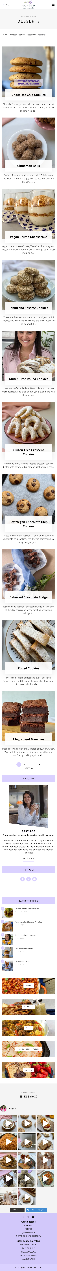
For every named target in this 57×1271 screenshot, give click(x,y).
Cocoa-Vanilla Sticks (22, 961)
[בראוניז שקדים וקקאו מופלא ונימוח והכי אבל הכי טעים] (8, 1178)
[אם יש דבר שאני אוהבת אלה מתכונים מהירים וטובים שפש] (8, 1160)
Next (27, 768)
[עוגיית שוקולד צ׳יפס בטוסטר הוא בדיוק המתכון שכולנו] (27, 1141)
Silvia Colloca (28, 1251)
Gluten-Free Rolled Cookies (28, 379)
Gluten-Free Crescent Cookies (28, 452)
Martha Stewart (28, 1244)
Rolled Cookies (28, 668)
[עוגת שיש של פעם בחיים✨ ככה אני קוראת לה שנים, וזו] (27, 1196)
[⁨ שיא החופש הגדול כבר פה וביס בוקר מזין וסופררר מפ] (45, 1123)
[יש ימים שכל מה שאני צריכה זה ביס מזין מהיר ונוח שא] (8, 1123)
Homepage (28, 1225)
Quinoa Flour (28, 1232)
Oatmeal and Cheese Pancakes (27, 908)
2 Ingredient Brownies (28, 739)
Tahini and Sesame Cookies (28, 308)
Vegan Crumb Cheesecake (28, 237)
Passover (31, 34)
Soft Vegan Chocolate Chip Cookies (29, 524)
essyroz (30, 1096)
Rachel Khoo (28, 1248)
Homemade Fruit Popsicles (25, 935)
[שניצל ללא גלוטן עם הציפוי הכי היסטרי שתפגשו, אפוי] (27, 1160)
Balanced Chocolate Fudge (29, 597)
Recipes (12, 34)
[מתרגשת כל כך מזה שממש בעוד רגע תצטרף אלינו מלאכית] (45, 1160)
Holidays (21, 34)
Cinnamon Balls (28, 165)
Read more (28, 858)
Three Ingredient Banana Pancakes (28, 922)
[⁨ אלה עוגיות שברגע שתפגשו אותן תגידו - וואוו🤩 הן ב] (27, 1123)
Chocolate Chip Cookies (29, 94)
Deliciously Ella (28, 1255)
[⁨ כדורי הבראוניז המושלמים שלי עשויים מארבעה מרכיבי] (27, 1178)
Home (4, 34)
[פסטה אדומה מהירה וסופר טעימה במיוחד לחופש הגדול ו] (8, 1141)
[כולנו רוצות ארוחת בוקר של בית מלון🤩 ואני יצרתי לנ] (45, 1178)
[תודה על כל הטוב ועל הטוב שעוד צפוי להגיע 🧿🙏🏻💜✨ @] (8, 1196)
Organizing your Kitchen (28, 1236)
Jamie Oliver (28, 1259)
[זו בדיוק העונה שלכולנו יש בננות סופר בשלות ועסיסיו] (45, 1141)
